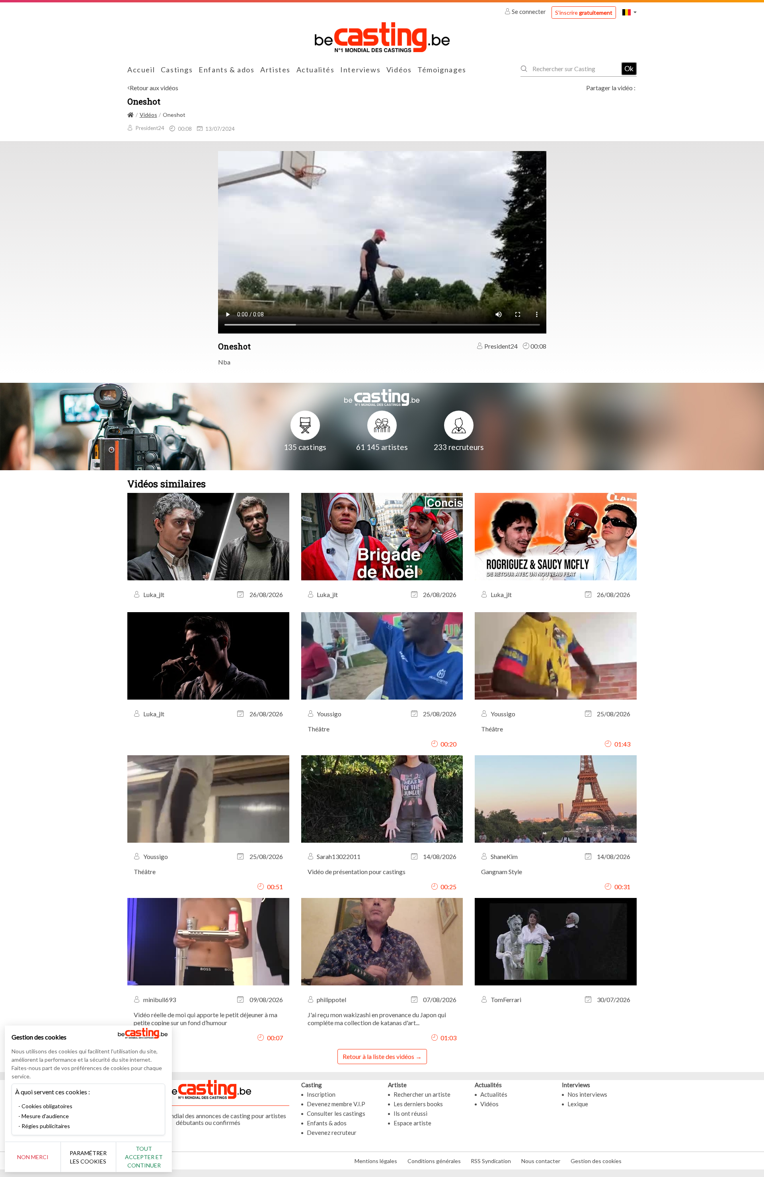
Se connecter (529, 11)
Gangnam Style (501, 871)
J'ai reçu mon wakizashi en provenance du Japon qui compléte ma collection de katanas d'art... (377, 1018)
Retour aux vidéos (154, 87)
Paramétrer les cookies (88, 1157)
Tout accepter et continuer (144, 1157)
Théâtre (318, 729)
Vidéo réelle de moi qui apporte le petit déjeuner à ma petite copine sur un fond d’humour (205, 1018)
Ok (628, 68)
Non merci (33, 1157)
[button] (629, 12)
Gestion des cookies (596, 1161)
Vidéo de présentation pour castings (356, 871)
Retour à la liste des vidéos (378, 1056)
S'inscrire (583, 12)
